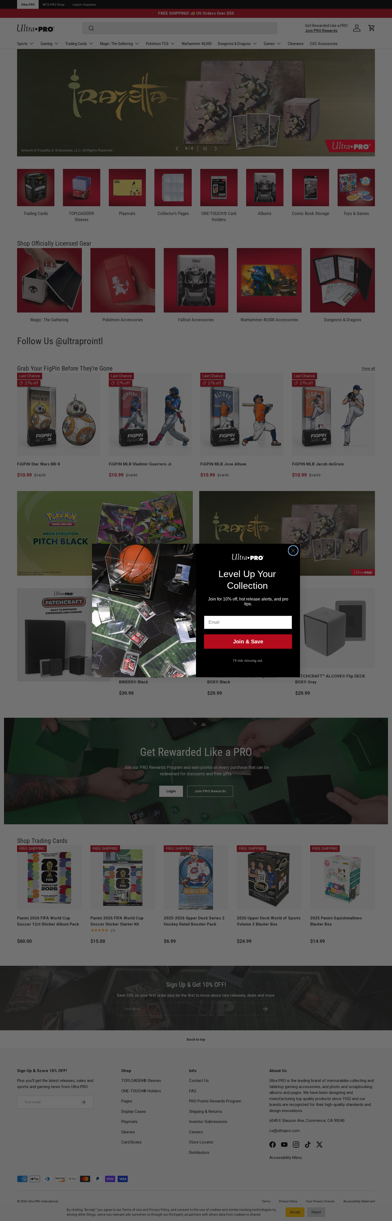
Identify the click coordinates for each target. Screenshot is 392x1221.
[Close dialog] (293, 550)
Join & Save (248, 641)
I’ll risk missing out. (248, 661)
